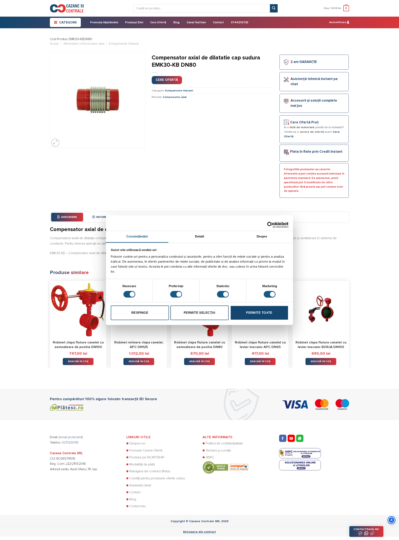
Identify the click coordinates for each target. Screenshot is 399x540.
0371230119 (70, 442)
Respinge (139, 313)
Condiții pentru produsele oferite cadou (157, 478)
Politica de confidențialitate (224, 443)
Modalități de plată (142, 464)
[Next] (349, 321)
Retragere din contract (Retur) (149, 471)
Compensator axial (174, 97)
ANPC (210, 457)
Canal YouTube (196, 22)
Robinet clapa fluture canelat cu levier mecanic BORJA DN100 (321, 345)
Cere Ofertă (158, 22)
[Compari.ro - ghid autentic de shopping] (225, 467)
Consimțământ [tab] (137, 236)
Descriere (69, 217)
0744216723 (239, 22)
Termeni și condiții (218, 450)
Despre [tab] (262, 236)
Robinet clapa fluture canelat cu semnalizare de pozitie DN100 (78, 345)
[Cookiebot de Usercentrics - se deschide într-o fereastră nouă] (270, 223)
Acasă (54, 43)
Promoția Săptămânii (104, 22)
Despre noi (137, 443)
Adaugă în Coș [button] (78, 361)
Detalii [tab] (199, 236)
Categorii (68, 22)
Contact (218, 22)
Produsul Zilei (134, 22)
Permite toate (259, 313)
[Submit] (273, 8)
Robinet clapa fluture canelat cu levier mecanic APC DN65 (260, 345)
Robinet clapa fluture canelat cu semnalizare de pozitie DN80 (199, 345)
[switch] (176, 294)
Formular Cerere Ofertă (145, 450)
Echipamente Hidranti (124, 43)
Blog (176, 22)
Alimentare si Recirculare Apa (83, 43)
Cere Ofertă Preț (304, 122)
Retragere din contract (199, 531)
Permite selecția (199, 313)
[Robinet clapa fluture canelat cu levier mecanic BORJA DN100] (321, 309)
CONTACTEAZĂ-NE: (366, 529)
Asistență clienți (140, 485)
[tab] (67, 217)
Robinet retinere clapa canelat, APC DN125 (139, 345)
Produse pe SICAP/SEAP (146, 457)
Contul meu (137, 506)
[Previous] (50, 321)
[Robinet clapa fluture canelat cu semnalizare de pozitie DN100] (78, 309)
